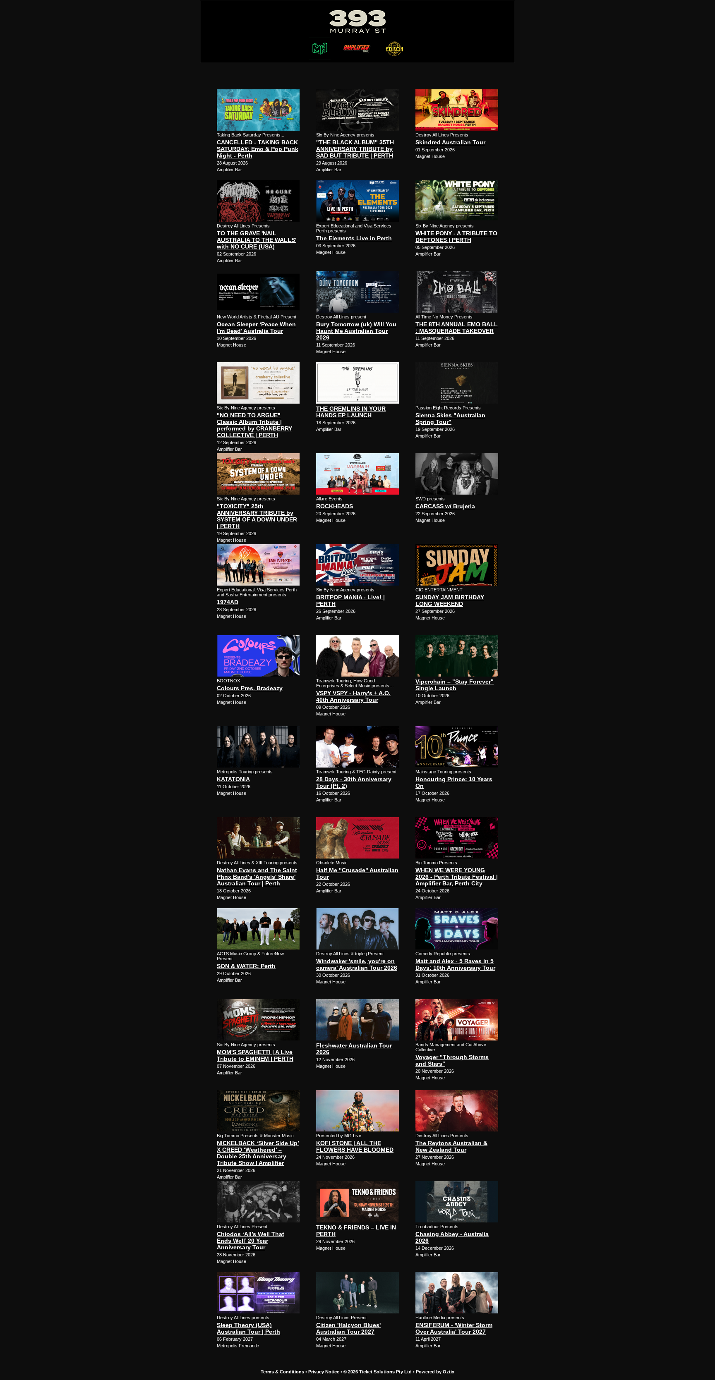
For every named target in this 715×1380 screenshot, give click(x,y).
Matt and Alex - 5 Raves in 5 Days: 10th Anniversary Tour (455, 964)
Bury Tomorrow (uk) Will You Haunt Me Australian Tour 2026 (356, 331)
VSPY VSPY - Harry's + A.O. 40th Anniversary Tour (353, 696)
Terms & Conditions (282, 1371)
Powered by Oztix (435, 1371)
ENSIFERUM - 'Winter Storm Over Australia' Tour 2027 (453, 1328)
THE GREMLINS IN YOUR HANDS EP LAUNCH (351, 412)
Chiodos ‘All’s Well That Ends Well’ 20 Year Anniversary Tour (250, 1241)
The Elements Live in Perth (354, 238)
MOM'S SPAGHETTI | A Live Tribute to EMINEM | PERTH (255, 1055)
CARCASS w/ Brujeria (445, 506)
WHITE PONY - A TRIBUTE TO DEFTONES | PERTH (456, 236)
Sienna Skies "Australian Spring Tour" (450, 418)
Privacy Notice (323, 1371)
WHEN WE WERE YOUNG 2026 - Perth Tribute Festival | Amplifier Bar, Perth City (456, 877)
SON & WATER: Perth (246, 966)
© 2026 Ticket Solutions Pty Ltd (377, 1371)
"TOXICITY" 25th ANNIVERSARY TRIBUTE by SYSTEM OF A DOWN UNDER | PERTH (257, 516)
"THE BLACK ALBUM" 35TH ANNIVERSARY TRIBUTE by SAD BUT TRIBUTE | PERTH (355, 149)
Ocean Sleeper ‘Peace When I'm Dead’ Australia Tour (256, 327)
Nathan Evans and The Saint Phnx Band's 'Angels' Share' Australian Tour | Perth (257, 877)
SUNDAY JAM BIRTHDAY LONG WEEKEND (449, 600)
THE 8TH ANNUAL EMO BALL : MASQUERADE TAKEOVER (456, 327)
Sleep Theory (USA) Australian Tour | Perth (248, 1328)
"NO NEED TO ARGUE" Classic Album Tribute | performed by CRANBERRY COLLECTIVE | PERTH (254, 425)
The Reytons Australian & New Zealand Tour (451, 1146)
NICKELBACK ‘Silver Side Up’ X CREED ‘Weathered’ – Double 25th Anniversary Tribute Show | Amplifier (258, 1153)
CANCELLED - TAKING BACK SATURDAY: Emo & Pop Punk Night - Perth (257, 149)
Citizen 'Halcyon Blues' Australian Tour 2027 (348, 1328)
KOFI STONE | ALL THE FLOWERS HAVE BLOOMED (354, 1146)
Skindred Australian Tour (450, 142)
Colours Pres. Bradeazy (250, 688)
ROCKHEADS (334, 506)
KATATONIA (233, 779)
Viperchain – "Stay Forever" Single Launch (454, 684)
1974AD (227, 602)
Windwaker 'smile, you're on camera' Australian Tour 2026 (356, 964)
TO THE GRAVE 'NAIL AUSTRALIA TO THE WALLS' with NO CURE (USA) (256, 240)
